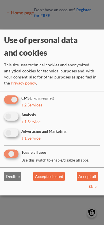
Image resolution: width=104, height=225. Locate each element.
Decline (13, 176)
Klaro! (93, 187)
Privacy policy (23, 82)
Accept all (87, 176)
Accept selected (49, 176)
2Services (31, 104)
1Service (30, 121)
